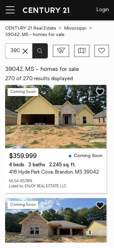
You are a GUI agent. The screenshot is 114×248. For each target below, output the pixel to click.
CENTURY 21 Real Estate (30, 28)
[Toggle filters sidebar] (61, 51)
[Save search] (101, 51)
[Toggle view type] (82, 51)
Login (103, 9)
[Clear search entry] (25, 51)
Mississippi (75, 28)
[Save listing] (100, 92)
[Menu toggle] (10, 10)
